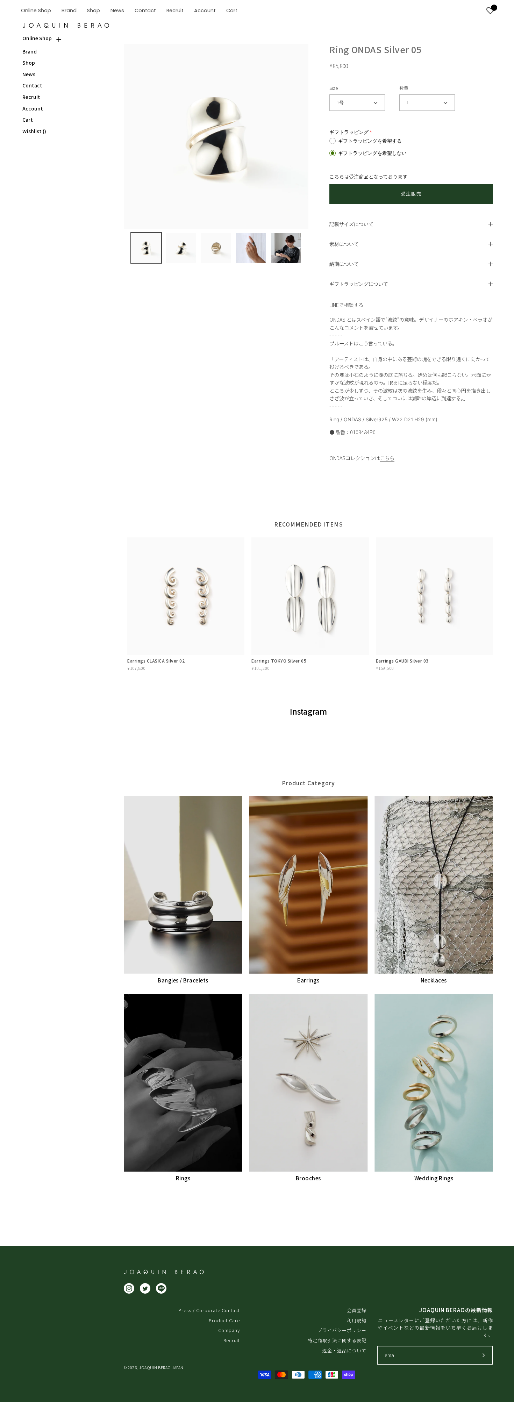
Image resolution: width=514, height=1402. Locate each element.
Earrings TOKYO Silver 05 (278, 661)
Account (32, 108)
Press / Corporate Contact (209, 1310)
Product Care (224, 1320)
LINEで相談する (346, 304)
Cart (27, 119)
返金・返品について (344, 1350)
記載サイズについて (351, 224)
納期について (344, 263)
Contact (32, 85)
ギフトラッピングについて (358, 283)
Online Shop (37, 38)
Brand (29, 51)
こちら (387, 458)
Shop (28, 62)
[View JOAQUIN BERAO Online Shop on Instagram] (129, 1288)
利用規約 (356, 1320)
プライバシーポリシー (341, 1330)
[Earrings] (308, 885)
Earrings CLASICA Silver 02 (156, 661)
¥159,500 (385, 668)
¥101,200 (260, 668)
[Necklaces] (433, 885)
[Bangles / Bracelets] (183, 885)
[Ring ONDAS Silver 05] (146, 248)
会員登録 (356, 1310)
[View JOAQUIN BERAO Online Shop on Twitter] (145, 1288)
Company (229, 1330)
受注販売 (411, 194)
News (28, 74)
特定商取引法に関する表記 (337, 1340)
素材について (344, 244)
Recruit (31, 97)
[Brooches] (308, 1083)
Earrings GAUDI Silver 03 (402, 661)
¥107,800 (136, 668)
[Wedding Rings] (433, 1083)
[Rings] (183, 1083)
